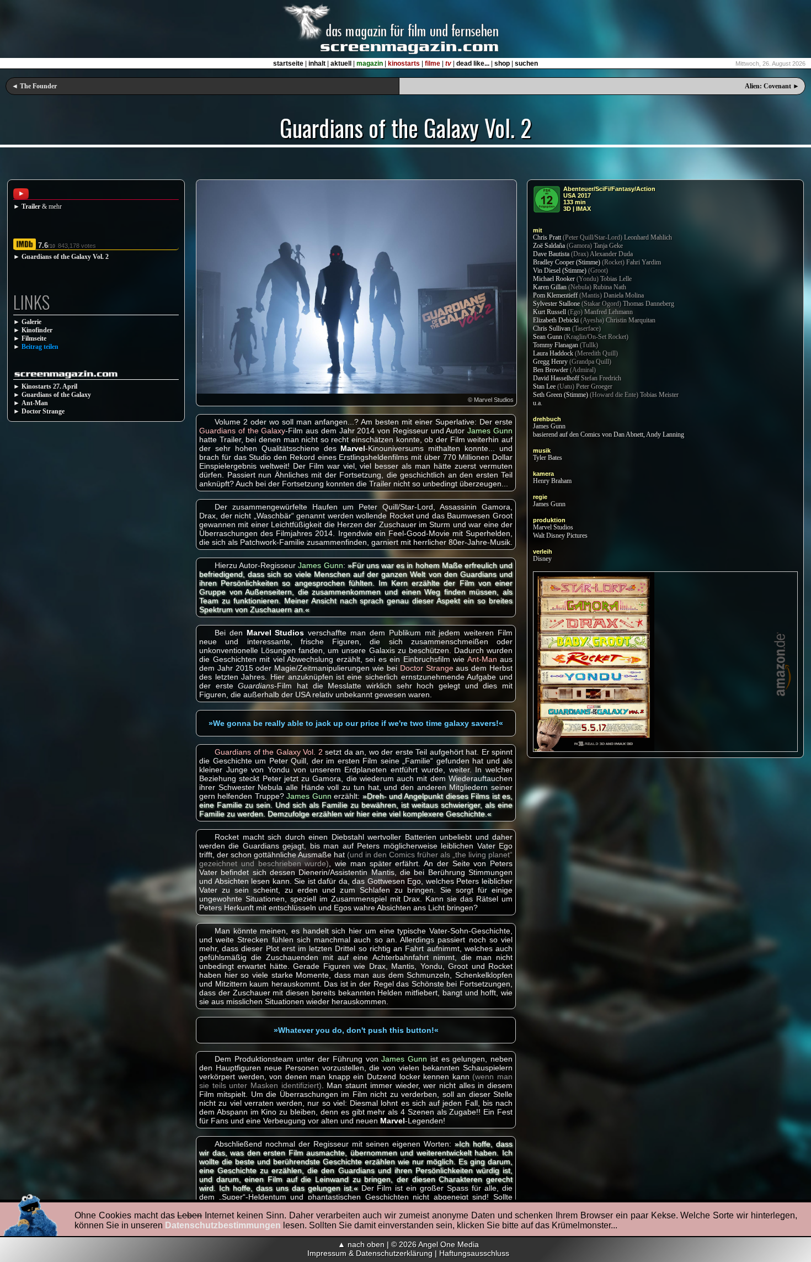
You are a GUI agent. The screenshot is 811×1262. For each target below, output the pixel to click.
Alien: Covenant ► (772, 86)
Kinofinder (37, 330)
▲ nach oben (361, 1244)
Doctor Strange (43, 411)
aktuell (340, 63)
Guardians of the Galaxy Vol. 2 (65, 257)
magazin (369, 63)
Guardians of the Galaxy (56, 395)
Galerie (31, 322)
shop (502, 63)
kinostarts (404, 63)
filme (432, 63)
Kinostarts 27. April (49, 386)
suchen (526, 63)
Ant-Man (35, 403)
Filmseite (34, 338)
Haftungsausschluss (474, 1253)
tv (448, 63)
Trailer (31, 206)
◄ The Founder (34, 86)
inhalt (317, 63)
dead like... (472, 63)
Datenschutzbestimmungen (223, 1225)
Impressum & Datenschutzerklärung (370, 1253)
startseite (288, 63)
